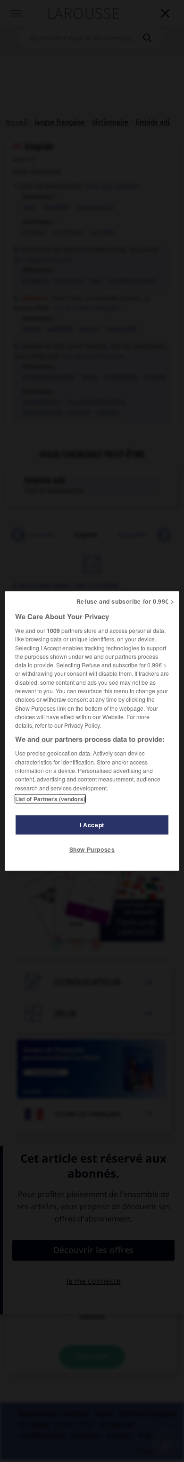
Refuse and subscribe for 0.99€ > (125, 601)
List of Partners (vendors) (50, 798)
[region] (92, 731)
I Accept (92, 824)
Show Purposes (92, 849)
